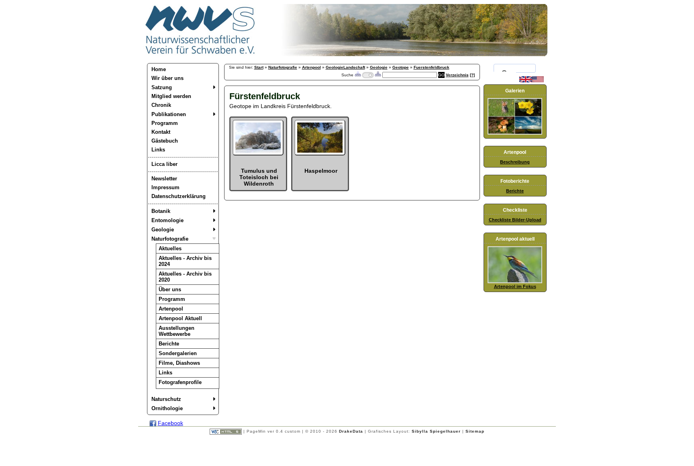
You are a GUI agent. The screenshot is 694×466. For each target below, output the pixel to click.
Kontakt (160, 132)
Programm (164, 123)
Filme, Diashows (179, 363)
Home (158, 69)
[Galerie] (515, 133)
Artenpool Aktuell (180, 318)
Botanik (160, 211)
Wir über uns (167, 78)
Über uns (170, 289)
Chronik (161, 105)
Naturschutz (166, 399)
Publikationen (168, 114)
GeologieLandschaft (345, 67)
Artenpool (171, 309)
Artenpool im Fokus (515, 286)
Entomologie (167, 220)
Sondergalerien (178, 353)
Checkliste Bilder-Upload (515, 219)
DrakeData (351, 431)
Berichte (169, 344)
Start (258, 67)
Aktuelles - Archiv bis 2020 (185, 277)
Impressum (165, 187)
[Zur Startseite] (200, 54)
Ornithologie (167, 408)
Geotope (400, 67)
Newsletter (164, 179)
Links (158, 150)
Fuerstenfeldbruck (431, 67)
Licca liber (164, 164)
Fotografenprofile (180, 382)
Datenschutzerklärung (178, 196)
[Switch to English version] (531, 81)
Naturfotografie (169, 239)
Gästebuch (164, 141)
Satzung (161, 87)
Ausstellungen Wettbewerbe (176, 331)
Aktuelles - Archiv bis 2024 (185, 261)
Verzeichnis (457, 75)
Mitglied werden (171, 96)
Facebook (170, 423)
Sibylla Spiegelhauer (436, 431)
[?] (472, 75)
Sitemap (474, 431)
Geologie (162, 230)
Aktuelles (170, 248)
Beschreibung (515, 161)
